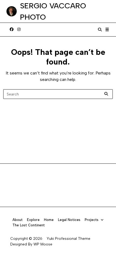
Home (49, 220)
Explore (33, 220)
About (17, 220)
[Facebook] (11, 29)
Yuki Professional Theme (68, 238)
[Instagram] (19, 29)
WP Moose (42, 244)
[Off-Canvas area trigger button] (107, 29)
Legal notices (69, 220)
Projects (91, 220)
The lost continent (28, 225)
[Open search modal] (100, 29)
